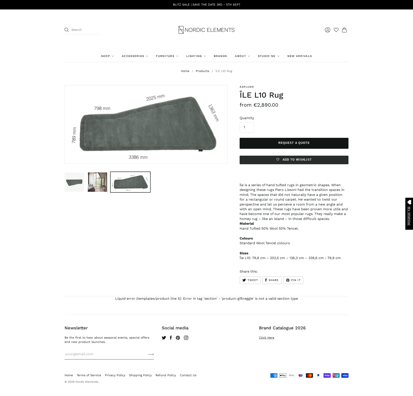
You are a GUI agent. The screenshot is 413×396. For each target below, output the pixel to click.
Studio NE (267, 56)
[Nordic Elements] (206, 30)
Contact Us (188, 375)
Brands (220, 56)
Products (202, 71)
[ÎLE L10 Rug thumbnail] (74, 182)
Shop (105, 56)
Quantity (247, 118)
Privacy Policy (115, 375)
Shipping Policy (140, 375)
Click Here (266, 337)
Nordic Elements (87, 381)
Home (185, 71)
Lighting (194, 56)
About (240, 56)
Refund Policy (166, 375)
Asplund (247, 86)
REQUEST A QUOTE (294, 142)
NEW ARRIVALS (299, 56)
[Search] (67, 30)
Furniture (165, 56)
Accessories (133, 56)
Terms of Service (89, 375)
